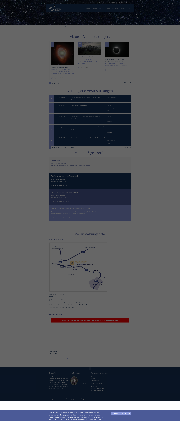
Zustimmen (115, 413)
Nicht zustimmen (126, 413)
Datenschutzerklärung (95, 419)
